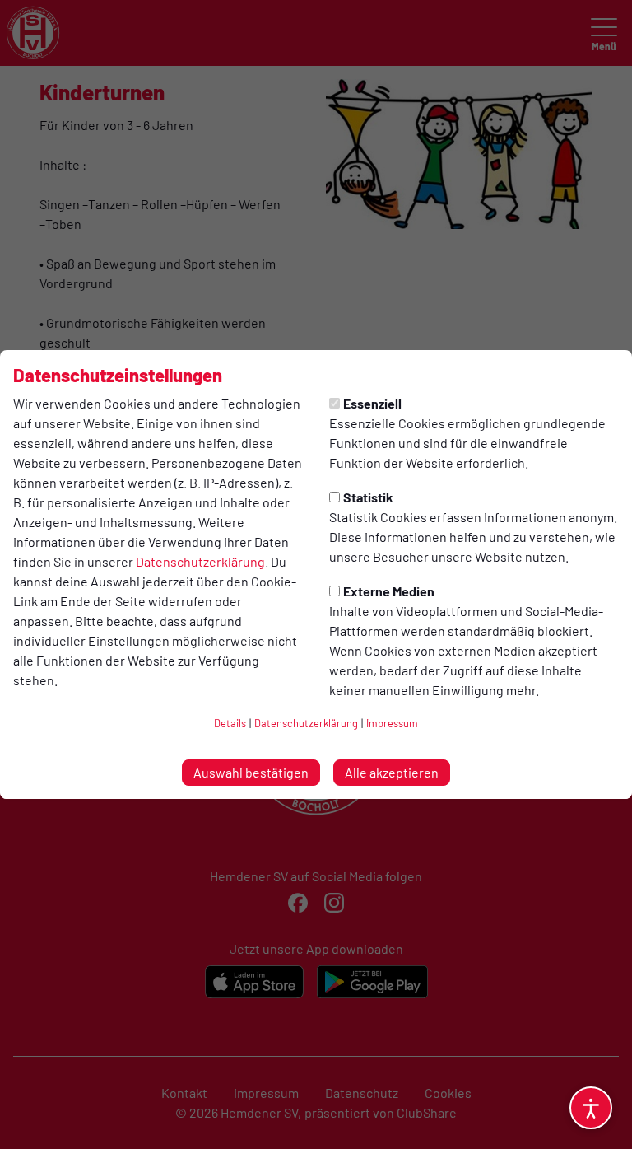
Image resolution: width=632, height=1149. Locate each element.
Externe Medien (388, 591)
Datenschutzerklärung (200, 561)
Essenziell (372, 403)
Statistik (368, 497)
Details (230, 723)
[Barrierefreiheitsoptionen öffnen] (590, 1107)
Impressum (392, 723)
